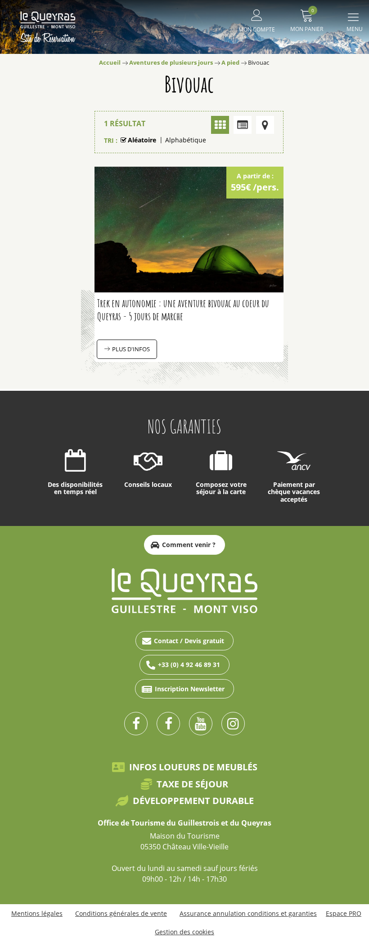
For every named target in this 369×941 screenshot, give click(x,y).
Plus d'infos (131, 349)
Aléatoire (142, 140)
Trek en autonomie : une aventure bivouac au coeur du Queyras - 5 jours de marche (183, 309)
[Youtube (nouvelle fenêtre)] (200, 723)
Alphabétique (185, 140)
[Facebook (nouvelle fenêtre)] (136, 723)
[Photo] (220, 125)
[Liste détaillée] (243, 125)
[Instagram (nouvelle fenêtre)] (233, 723)
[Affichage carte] (265, 125)
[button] (307, 19)
